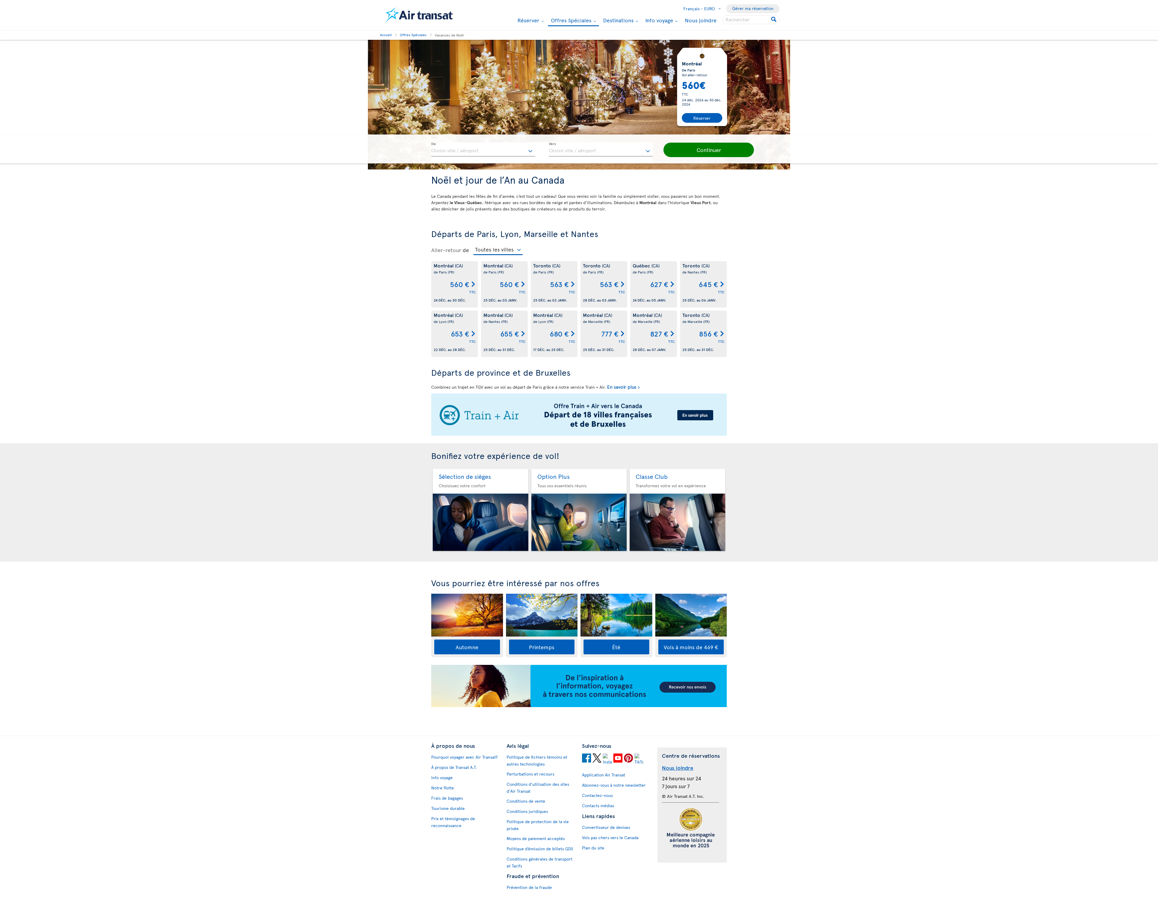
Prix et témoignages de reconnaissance (453, 822)
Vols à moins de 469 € (691, 647)
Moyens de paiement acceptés (536, 838)
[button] (708, 150)
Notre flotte (442, 788)
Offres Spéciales (570, 20)
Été (616, 647)
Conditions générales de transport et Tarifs (539, 862)
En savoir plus (621, 386)
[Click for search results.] (774, 19)
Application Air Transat (603, 775)
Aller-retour (446, 250)
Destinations (617, 20)
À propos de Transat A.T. (454, 767)
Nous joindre (701, 20)
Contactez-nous (597, 795)
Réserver (527, 20)
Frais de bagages (447, 798)
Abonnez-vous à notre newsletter (614, 785)
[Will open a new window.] (586, 759)
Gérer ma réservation (753, 8)
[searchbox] (751, 19)
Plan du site (593, 848)
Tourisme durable (448, 808)
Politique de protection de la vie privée (538, 825)
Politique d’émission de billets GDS (540, 849)
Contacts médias (598, 805)
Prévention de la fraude (529, 887)
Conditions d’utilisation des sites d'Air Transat (538, 787)
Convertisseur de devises (606, 827)
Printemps (541, 647)
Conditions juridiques (527, 811)
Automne (467, 647)
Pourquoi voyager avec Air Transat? (464, 757)
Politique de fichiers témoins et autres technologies (537, 760)
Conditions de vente (526, 801)
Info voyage (658, 20)
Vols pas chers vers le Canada (610, 837)
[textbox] (483, 149)
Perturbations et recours (530, 774)
